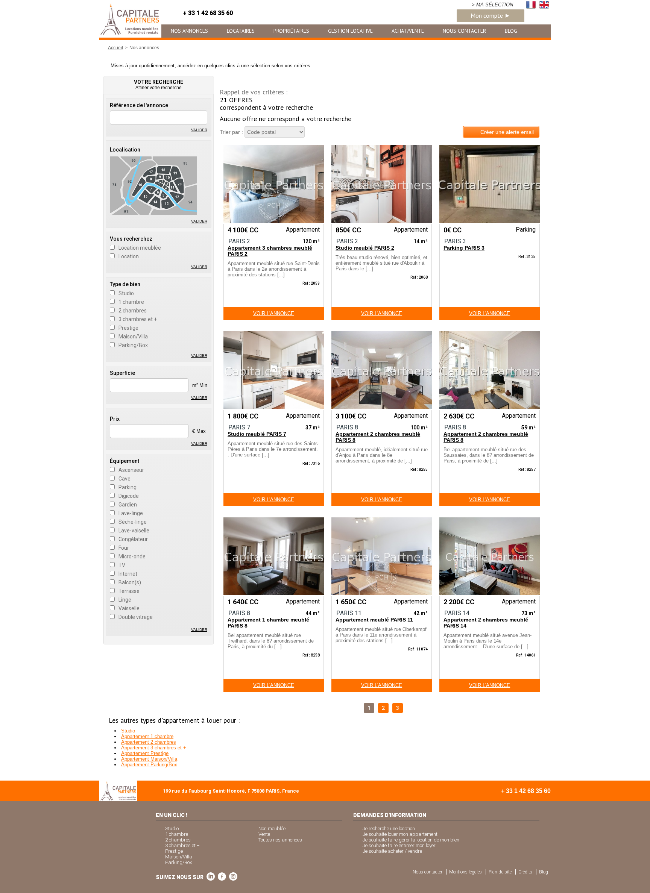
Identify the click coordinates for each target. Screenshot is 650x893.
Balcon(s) (129, 582)
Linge (124, 600)
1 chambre (131, 302)
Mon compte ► (490, 15)
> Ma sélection (492, 5)
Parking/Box (133, 345)
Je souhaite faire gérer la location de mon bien (411, 840)
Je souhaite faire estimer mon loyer (399, 845)
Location (128, 256)
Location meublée (139, 248)
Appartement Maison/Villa (149, 759)
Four (123, 548)
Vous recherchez (131, 239)
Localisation (125, 150)
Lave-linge (130, 513)
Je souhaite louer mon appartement (400, 834)
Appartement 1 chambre (147, 736)
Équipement (124, 461)
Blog (543, 872)
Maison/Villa (133, 337)
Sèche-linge (132, 522)
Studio (126, 293)
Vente (264, 834)
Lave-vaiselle (133, 531)
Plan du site (500, 872)
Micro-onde (132, 556)
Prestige (128, 328)
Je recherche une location (389, 828)
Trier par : (231, 132)
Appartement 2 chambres (148, 742)
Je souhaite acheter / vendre (392, 851)
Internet (127, 574)
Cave (124, 479)
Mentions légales (465, 872)
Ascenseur (131, 470)
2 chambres (132, 311)
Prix (115, 419)
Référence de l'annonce (139, 105)
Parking (127, 487)
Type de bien (125, 284)
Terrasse (129, 591)
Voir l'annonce (273, 313)
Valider (199, 130)
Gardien (127, 505)
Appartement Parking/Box (149, 764)
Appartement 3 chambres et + (153, 747)
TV (121, 565)
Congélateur (133, 539)
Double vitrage (135, 617)
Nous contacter (427, 872)
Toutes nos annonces (280, 840)
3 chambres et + (137, 319)
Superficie (122, 373)
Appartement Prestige (145, 753)
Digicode (128, 496)
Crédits (525, 872)
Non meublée (272, 828)
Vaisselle (129, 608)
